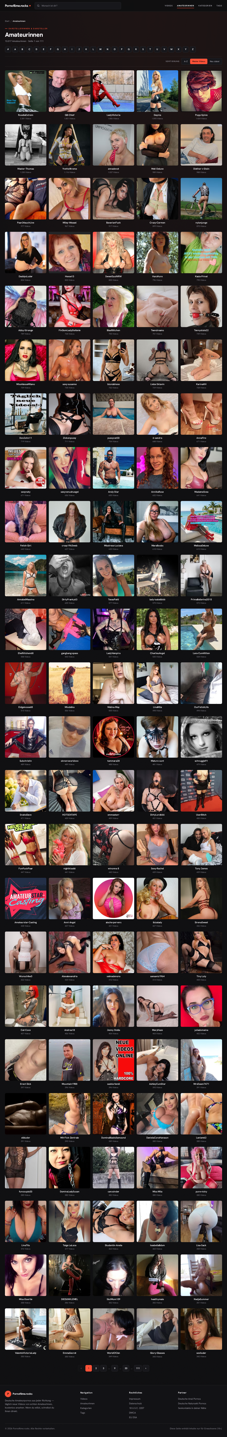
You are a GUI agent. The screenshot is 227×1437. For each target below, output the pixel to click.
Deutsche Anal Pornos (190, 1399)
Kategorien (205, 5)
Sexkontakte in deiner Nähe (192, 1408)
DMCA (132, 1412)
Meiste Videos (198, 61)
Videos (169, 5)
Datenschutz (135, 1403)
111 (138, 1368)
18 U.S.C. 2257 (136, 1408)
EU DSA (133, 1417)
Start (7, 21)
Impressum (134, 1398)
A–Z (186, 61)
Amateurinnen (185, 5)
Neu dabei (214, 61)
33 (126, 1368)
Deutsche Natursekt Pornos (192, 1403)
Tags (219, 5)
